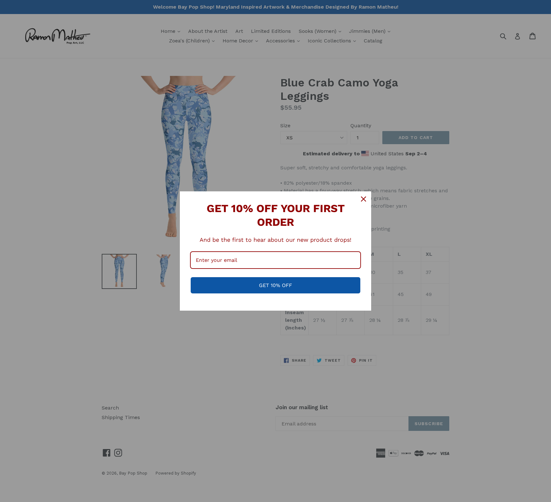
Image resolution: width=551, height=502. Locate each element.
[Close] (363, 199)
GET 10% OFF (275, 285)
